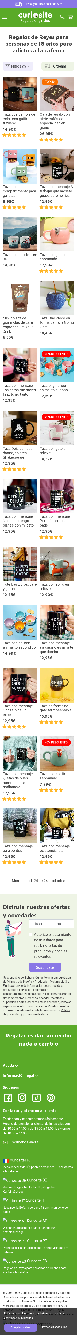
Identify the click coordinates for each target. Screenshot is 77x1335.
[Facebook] (8, 1097)
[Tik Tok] (36, 1097)
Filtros (18, 66)
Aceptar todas (20, 1327)
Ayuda (8, 1065)
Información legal (18, 1075)
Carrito (70, 17)
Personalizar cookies (54, 1326)
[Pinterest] (50, 1097)
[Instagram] (22, 1097)
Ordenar (59, 66)
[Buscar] (62, 17)
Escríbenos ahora (24, 1142)
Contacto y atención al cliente (29, 1110)
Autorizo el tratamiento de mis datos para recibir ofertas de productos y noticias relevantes (52, 945)
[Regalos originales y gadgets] (35, 14)
